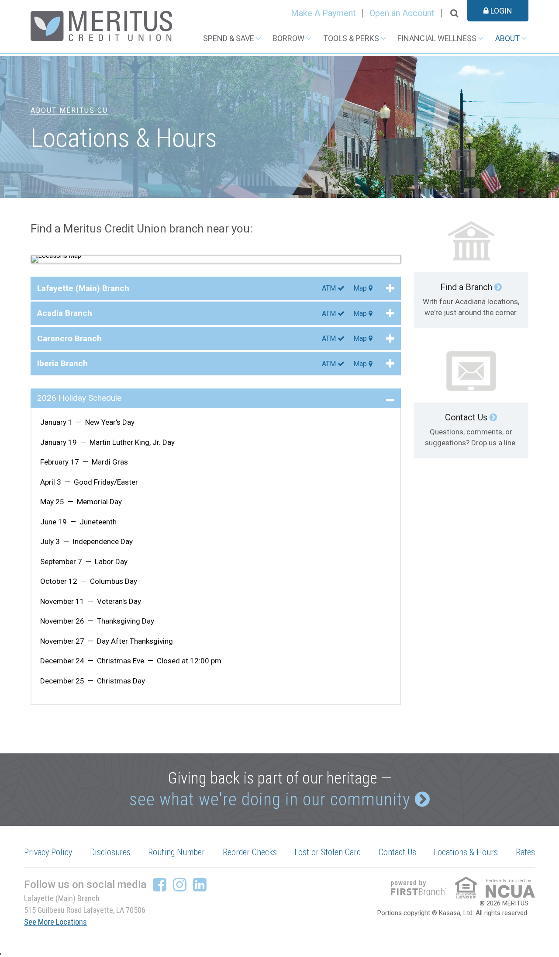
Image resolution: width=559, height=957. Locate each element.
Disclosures (110, 852)
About (507, 38)
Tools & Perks (351, 38)
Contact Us (466, 417)
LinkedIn (200, 884)
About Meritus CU (69, 110)
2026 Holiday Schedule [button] (79, 398)
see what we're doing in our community (270, 799)
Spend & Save (228, 38)
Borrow (288, 38)
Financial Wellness (436, 38)
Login (500, 10)
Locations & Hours (466, 852)
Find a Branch (466, 287)
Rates (525, 852)
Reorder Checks (250, 852)
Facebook (159, 884)
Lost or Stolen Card (327, 852)
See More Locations (55, 921)
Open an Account (402, 13)
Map (361, 288)
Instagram (179, 884)
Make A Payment (323, 13)
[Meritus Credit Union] (101, 25)
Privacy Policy (48, 852)
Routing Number (176, 852)
